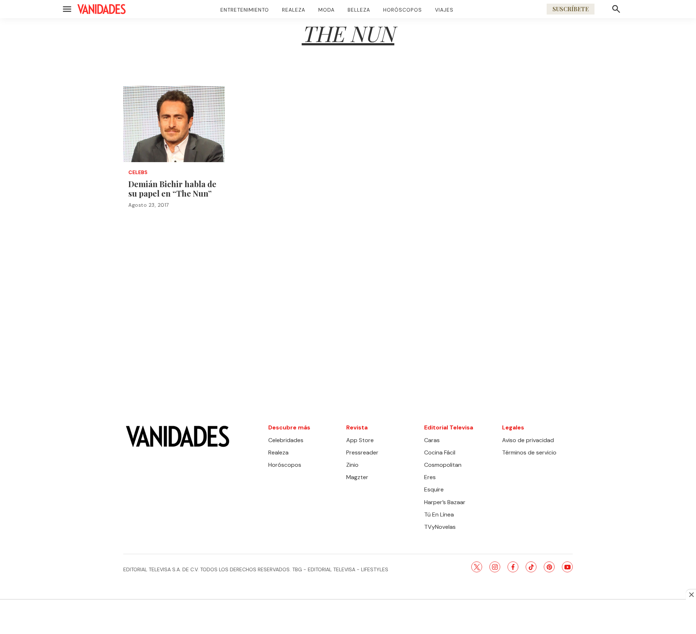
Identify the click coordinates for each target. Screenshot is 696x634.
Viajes (444, 10)
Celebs (138, 172)
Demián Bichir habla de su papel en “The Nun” (172, 188)
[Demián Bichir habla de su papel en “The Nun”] (174, 124)
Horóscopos (402, 10)
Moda (326, 10)
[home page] (101, 9)
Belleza (359, 10)
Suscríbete (570, 9)
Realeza (293, 10)
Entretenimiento (244, 10)
